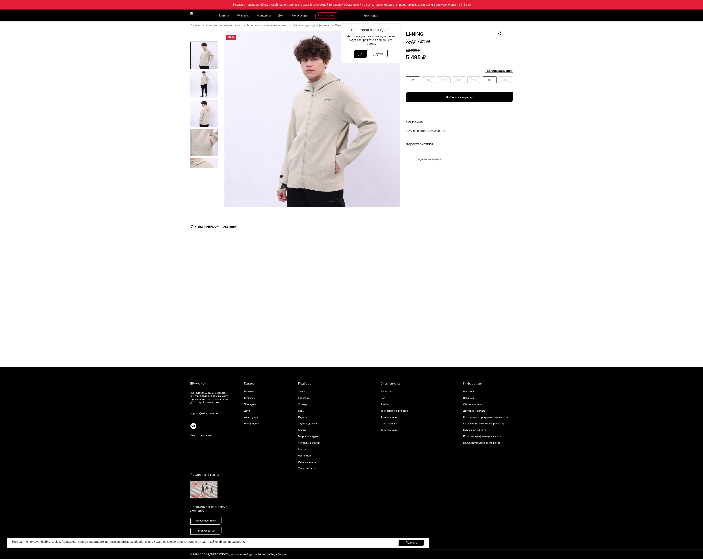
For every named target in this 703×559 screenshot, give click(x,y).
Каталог (250, 383)
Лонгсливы (304, 455)
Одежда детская (308, 423)
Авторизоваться (206, 530)
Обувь (301, 391)
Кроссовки (304, 397)
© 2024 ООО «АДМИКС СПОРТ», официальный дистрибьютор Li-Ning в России (238, 554)
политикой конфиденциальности (222, 541)
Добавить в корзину (459, 97)
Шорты (302, 449)
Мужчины (243, 15)
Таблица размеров (499, 70)
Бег (383, 397)
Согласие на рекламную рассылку (483, 423)
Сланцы (303, 404)
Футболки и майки (309, 442)
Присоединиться (206, 520)
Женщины (264, 15)
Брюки (302, 429)
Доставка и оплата (474, 410)
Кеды (301, 410)
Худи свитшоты (307, 468)
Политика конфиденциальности (482, 436)
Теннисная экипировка (394, 410)
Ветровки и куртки (308, 436)
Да (360, 54)
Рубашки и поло (307, 461)
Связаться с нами (201, 435)
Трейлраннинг (389, 429)
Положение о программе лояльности (485, 417)
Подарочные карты (204, 474)
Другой (378, 54)
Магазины (469, 391)
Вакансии (469, 397)
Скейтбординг (389, 423)
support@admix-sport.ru (204, 413)
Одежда (303, 417)
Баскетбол (387, 391)
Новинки (223, 15)
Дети (281, 15)
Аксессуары (300, 15)
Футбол (385, 404)
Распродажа (326, 15)
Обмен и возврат (473, 404)
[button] (204, 175)
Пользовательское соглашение (481, 442)
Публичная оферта (474, 429)
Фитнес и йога (389, 417)
